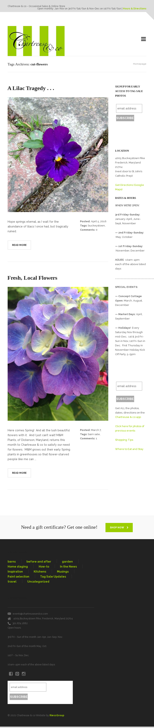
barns (12, 561)
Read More (19, 245)
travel (12, 581)
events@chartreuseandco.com (30, 613)
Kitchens (40, 571)
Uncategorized (38, 581)
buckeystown (96, 225)
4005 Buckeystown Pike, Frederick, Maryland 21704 (43, 618)
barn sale (94, 434)
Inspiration (15, 571)
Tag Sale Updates (53, 576)
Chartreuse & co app (128, 417)
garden (67, 561)
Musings (63, 571)
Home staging (18, 566)
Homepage (139, 64)
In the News (68, 566)
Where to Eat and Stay (129, 449)
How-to (44, 566)
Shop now (117, 527)
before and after (38, 561)
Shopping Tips (124, 439)
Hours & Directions (134, 8)
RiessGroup (57, 715)
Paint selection (18, 576)
